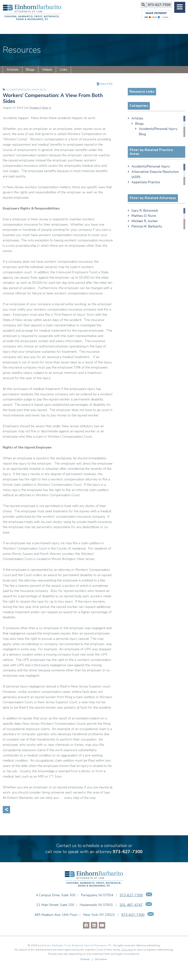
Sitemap (85, 959)
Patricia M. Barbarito (146, 226)
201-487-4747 (131, 905)
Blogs (30, 69)
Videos (47, 69)
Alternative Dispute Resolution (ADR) (155, 174)
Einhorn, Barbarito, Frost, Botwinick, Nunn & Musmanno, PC (77, 945)
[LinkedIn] (94, 925)
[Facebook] (86, 925)
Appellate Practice (145, 182)
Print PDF (106, 83)
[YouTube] (102, 925)
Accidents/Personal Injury (150, 166)
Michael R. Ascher (144, 221)
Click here (127, 949)
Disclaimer (101, 959)
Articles (12, 69)
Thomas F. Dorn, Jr (40, 108)
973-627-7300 (127, 852)
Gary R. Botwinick (144, 210)
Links (63, 69)
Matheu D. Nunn (143, 216)
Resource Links (142, 91)
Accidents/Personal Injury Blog (26, 89)
